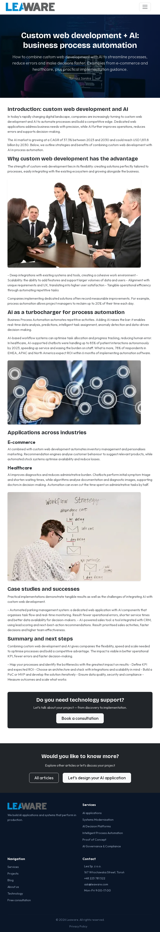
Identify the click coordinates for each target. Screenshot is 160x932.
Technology (15, 893)
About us (13, 887)
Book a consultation (80, 718)
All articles (44, 777)
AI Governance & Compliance (101, 846)
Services (13, 867)
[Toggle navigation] (145, 7)
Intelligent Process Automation (102, 833)
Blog (11, 880)
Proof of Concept (94, 839)
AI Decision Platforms (96, 826)
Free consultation (19, 900)
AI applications (92, 813)
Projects (13, 873)
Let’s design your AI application (97, 777)
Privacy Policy (78, 926)
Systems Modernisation (98, 820)
